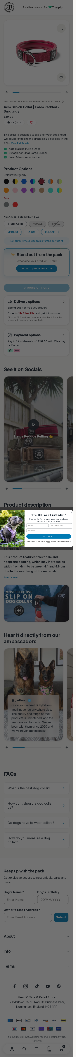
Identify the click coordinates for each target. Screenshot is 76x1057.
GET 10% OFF (49, 536)
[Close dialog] (71, 512)
